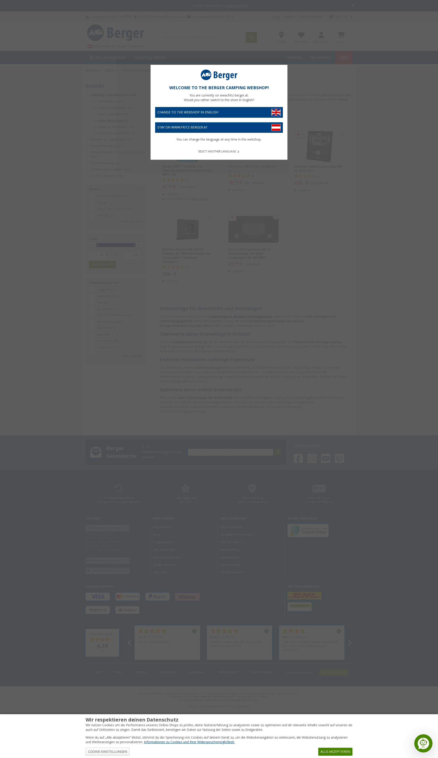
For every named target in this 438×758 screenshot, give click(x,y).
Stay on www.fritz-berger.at (182, 127)
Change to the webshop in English (187, 112)
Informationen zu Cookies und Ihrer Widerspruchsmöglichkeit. (189, 742)
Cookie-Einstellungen (107, 751)
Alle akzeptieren (335, 751)
